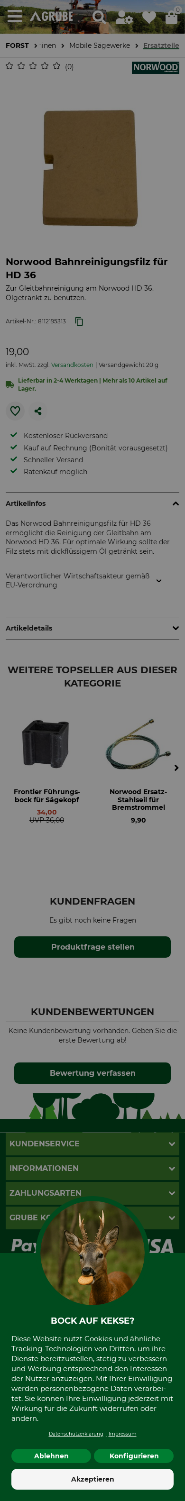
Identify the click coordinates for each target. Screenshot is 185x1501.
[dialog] (92, 750)
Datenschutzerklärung (76, 1434)
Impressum (123, 1434)
